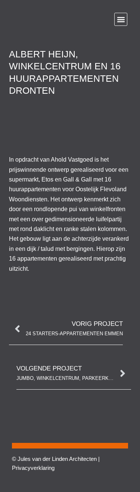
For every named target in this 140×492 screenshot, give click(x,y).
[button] (120, 19)
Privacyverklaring (33, 468)
